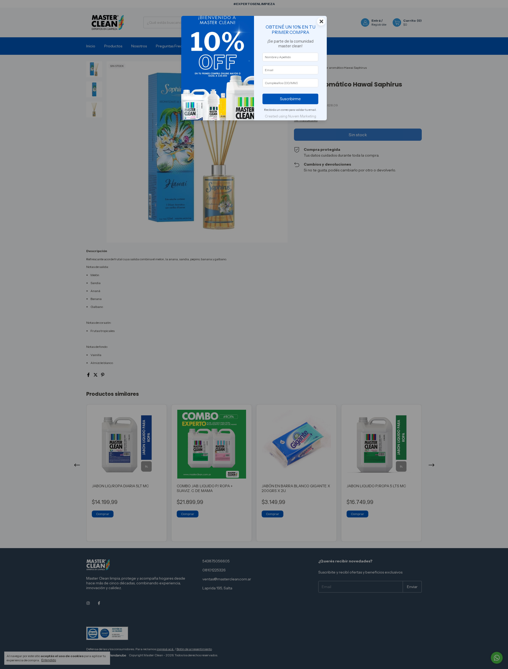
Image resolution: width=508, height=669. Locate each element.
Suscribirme (290, 99)
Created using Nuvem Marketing (290, 116)
